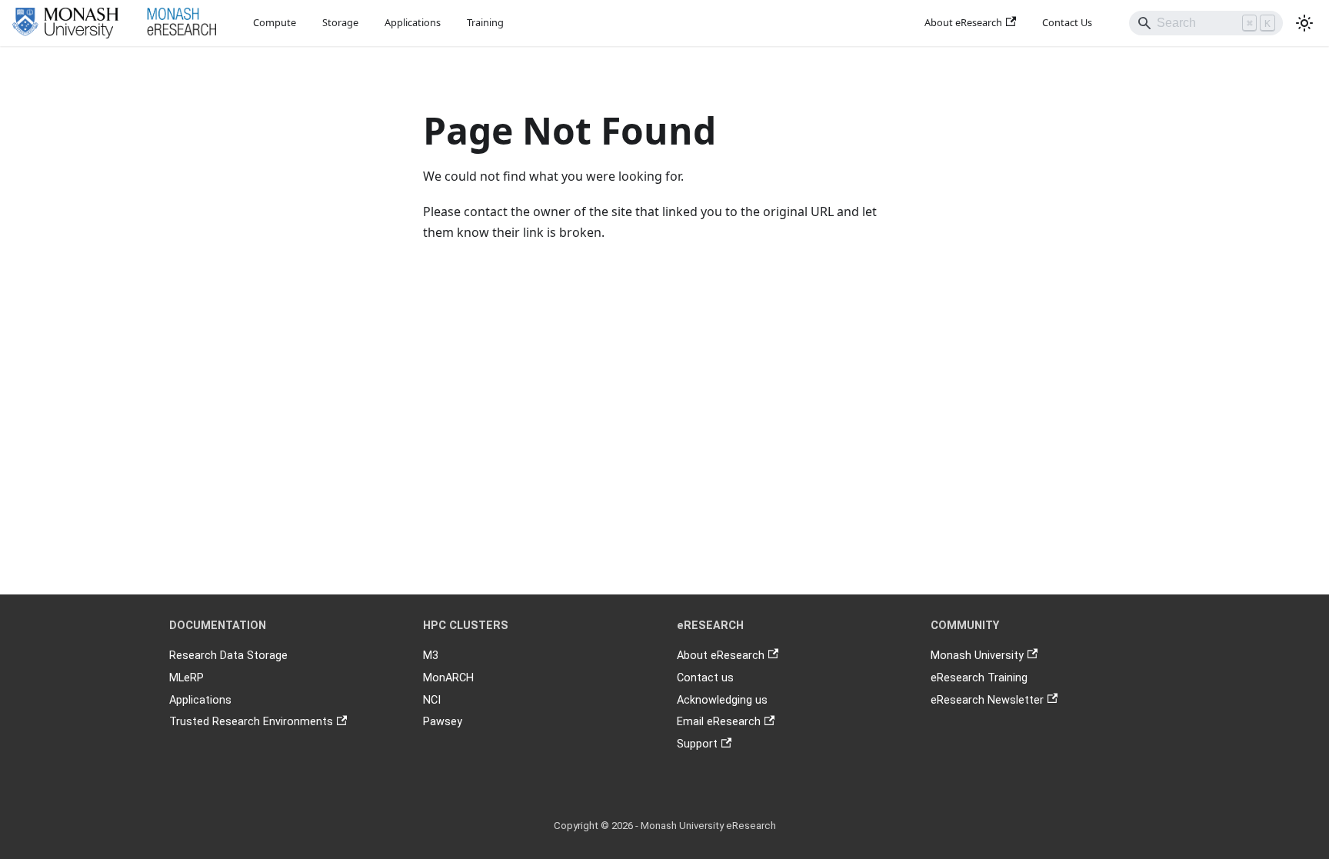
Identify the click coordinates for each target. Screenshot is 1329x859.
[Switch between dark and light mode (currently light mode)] (1304, 23)
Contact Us (1067, 22)
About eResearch (963, 22)
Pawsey (442, 721)
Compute (274, 22)
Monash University (977, 655)
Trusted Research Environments (251, 721)
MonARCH (448, 677)
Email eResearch (719, 721)
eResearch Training (979, 677)
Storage (340, 22)
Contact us (705, 677)
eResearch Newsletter (987, 700)
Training (485, 22)
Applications (413, 22)
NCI (432, 700)
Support (697, 744)
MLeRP (186, 677)
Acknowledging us (722, 700)
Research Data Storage (228, 655)
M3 (430, 655)
